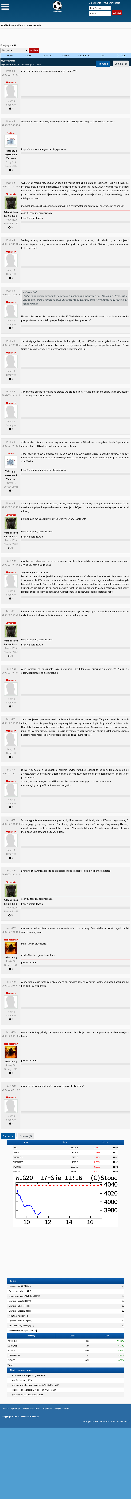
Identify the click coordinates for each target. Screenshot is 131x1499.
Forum (21, 25)
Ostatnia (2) (121, 63)
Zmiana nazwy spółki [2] (21, 1326)
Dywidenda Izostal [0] (19, 1311)
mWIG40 (17, 1167)
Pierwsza (103, 63)
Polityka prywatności (31, 1409)
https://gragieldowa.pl (32, 218)
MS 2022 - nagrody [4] (18, 1316)
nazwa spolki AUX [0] (20, 1286)
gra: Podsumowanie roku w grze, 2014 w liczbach (34, 1390)
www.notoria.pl (122, 1421)
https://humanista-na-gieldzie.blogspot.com (43, 149)
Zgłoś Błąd (15, 1409)
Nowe (10, 55)
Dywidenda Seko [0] (19, 1306)
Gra (102, 55)
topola (11, 133)
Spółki (28, 55)
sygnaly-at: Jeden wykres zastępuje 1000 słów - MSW (35, 1385)
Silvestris (11, 194)
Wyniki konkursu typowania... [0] (22, 1331)
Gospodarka (84, 55)
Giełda (65, 55)
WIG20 (16, 1152)
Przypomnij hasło (111, 3)
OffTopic (121, 55)
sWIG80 (16, 1172)
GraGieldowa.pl (8, 25)
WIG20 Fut (18, 1157)
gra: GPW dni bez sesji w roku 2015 (27, 1395)
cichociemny (11, 939)
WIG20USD (18, 1162)
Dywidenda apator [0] (19, 1301)
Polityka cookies (61, 1409)
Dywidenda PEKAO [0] (20, 1321)
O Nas (6, 1409)
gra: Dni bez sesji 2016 (22, 1380)
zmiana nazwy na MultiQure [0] (24, 1296)
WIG (15, 1148)
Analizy (47, 55)
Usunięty (11, 82)
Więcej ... (11, 1365)
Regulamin (47, 1409)
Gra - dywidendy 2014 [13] (19, 1291)
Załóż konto (95, 3)
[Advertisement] (66, 36)
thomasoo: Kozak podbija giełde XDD (28, 1375)
